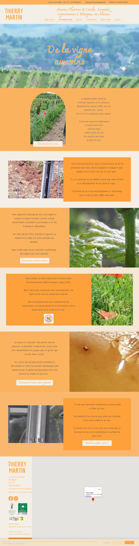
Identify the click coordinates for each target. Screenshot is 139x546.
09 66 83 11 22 (113, 2)
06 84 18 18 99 (123, 2)
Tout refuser (118, 542)
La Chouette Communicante (22, 534)
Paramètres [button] (107, 542)
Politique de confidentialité (16, 543)
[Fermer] (136, 542)
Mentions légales (14, 524)
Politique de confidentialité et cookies (20, 527)
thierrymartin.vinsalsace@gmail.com (95, 2)
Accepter (129, 542)
